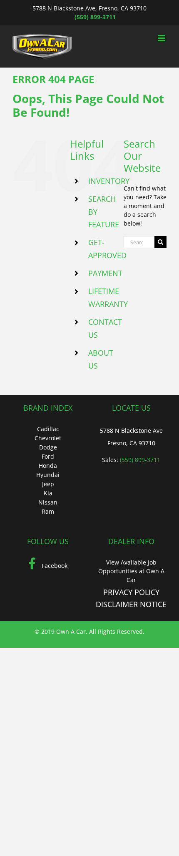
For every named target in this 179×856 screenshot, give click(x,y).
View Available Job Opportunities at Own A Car (131, 571)
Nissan (47, 502)
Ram (48, 511)
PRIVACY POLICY (131, 592)
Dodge (48, 447)
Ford (48, 456)
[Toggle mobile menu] (162, 38)
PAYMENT (105, 273)
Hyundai (48, 475)
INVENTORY (108, 181)
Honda (48, 465)
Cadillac (48, 429)
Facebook (53, 566)
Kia (48, 493)
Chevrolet (48, 438)
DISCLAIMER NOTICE (131, 604)
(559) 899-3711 (95, 17)
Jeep (48, 484)
